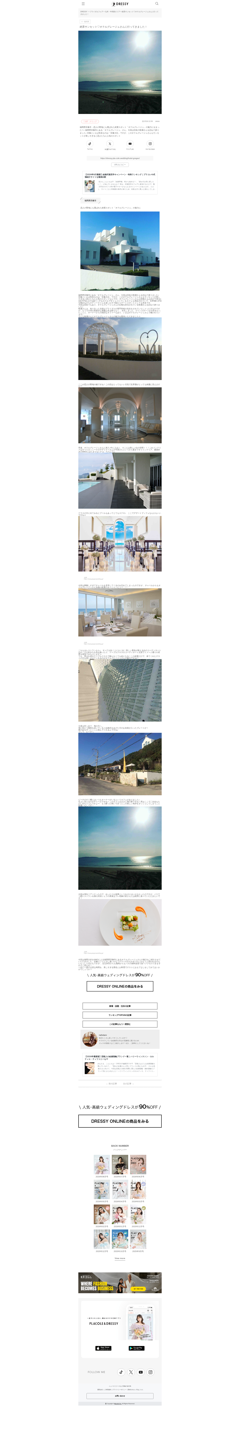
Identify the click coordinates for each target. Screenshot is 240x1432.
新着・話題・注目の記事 (120, 1006)
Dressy (120, 4)
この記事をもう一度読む (120, 1024)
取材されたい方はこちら (135, 1389)
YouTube (130, 149)
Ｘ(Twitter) (110, 149)
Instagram (150, 149)
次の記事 (128, 1083)
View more (120, 1258)
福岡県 (86, 22)
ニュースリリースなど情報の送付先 (120, 1386)
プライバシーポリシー (120, 1389)
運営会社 (100, 1389)
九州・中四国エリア (112, 12)
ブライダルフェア (96, 12)
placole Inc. (118, 1403)
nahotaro (103, 1035)
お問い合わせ (120, 1396)
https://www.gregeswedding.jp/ (93, 579)
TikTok (90, 149)
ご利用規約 (107, 1389)
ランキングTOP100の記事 (120, 1015)
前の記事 (111, 1083)
